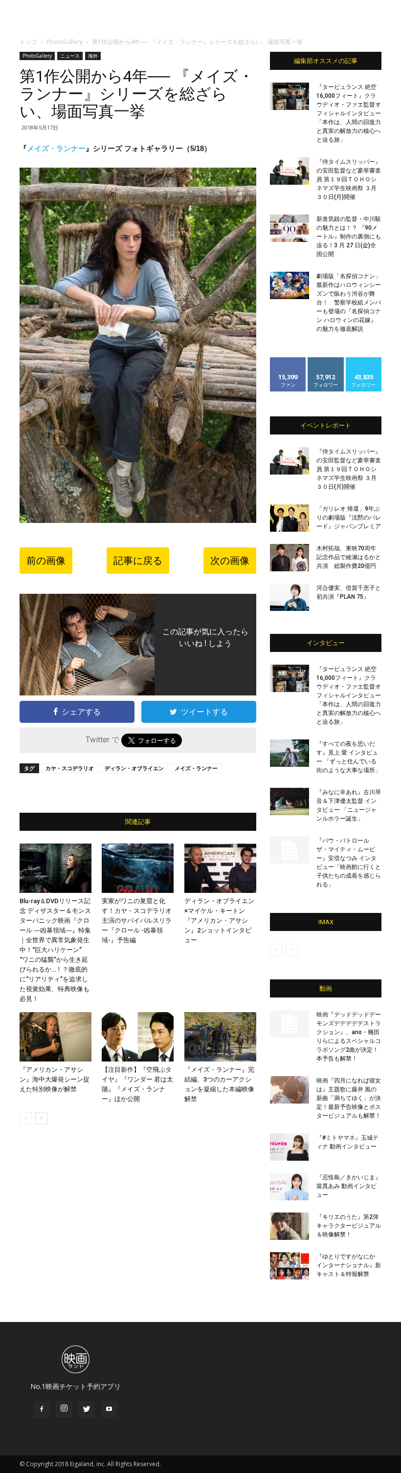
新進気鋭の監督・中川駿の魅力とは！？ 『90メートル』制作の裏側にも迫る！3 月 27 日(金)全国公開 (348, 237)
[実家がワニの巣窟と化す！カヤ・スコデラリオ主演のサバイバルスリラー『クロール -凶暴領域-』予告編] (138, 868)
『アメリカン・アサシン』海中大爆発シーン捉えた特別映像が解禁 (54, 1079)
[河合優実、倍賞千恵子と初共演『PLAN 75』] (289, 597)
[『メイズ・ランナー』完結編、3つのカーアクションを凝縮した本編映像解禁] (220, 1036)
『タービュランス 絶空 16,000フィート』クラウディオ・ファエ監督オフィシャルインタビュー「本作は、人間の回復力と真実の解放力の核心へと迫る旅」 (348, 113)
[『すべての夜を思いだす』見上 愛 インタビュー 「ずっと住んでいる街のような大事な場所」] (289, 753)
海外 (93, 55)
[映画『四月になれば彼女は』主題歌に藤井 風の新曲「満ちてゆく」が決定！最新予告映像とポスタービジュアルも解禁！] (289, 1090)
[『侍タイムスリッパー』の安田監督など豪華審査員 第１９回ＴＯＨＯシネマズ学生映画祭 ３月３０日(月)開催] (289, 171)
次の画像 (229, 560)
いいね (288, 361)
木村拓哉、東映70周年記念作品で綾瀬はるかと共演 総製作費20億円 (348, 557)
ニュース (70, 55)
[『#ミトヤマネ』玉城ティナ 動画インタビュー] (289, 1147)
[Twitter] (86, 1409)
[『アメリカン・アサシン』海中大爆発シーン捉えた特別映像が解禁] (55, 1036)
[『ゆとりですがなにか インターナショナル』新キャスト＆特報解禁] (289, 1265)
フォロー (325, 361)
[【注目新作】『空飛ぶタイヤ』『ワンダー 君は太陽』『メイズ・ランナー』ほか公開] (138, 1036)
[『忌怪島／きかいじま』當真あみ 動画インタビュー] (289, 1186)
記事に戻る (137, 560)
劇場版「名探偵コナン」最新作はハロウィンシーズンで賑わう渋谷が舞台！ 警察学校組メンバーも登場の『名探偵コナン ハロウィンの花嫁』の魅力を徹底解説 (348, 302)
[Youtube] (109, 1409)
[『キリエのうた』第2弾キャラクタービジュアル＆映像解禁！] (289, 1226)
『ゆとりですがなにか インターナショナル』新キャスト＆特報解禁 (348, 1265)
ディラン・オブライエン (134, 768)
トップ (28, 42)
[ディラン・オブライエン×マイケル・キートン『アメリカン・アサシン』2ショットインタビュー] (220, 868)
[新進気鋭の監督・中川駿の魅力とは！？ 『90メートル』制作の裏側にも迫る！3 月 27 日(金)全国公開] (289, 228)
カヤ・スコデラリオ (69, 768)
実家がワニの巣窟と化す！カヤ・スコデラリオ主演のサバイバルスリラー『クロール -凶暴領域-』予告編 (137, 920)
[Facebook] (41, 1409)
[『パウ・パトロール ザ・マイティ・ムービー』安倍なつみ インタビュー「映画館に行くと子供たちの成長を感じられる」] (289, 850)
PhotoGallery (64, 42)
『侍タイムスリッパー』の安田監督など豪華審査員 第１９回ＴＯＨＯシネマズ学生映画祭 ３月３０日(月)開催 (348, 179)
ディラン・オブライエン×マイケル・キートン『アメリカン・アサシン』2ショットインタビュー (219, 920)
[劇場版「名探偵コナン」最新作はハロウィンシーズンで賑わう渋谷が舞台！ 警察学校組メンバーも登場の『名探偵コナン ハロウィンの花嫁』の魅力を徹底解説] (289, 285)
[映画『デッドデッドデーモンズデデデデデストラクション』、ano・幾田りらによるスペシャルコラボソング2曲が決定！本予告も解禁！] (289, 1024)
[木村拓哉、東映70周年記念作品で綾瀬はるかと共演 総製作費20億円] (289, 557)
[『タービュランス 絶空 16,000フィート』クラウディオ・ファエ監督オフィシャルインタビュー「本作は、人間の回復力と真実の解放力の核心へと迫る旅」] (289, 96)
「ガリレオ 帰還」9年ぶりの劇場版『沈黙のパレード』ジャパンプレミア (348, 517)
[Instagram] (64, 1409)
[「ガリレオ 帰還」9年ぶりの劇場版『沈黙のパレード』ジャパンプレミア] (289, 518)
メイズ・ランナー (56, 148)
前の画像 (46, 560)
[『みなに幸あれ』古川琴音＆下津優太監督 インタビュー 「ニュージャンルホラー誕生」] (289, 801)
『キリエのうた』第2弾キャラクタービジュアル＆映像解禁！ (348, 1225)
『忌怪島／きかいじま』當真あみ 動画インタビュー (348, 1186)
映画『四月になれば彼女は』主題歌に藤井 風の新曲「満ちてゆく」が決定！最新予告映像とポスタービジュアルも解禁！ (348, 1098)
